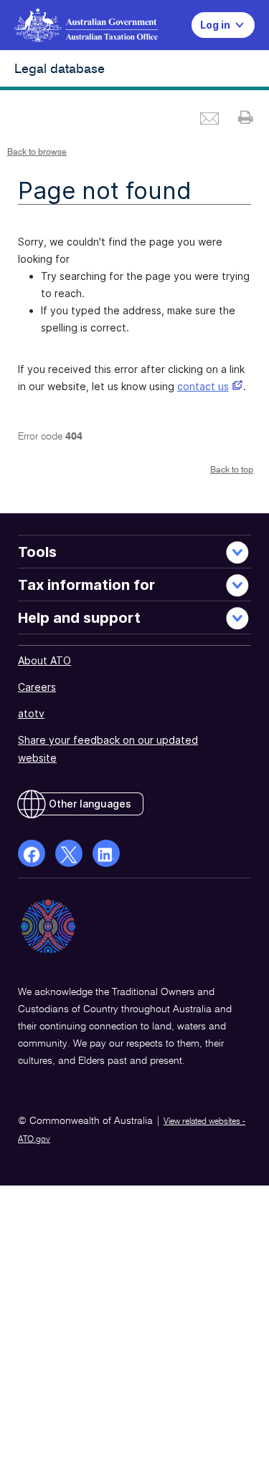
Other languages (90, 803)
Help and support (79, 617)
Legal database (59, 69)
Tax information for (86, 584)
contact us (203, 386)
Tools (37, 552)
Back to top (231, 470)
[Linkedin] (106, 853)
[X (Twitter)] (68, 853)
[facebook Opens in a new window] (31, 853)
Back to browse (37, 152)
